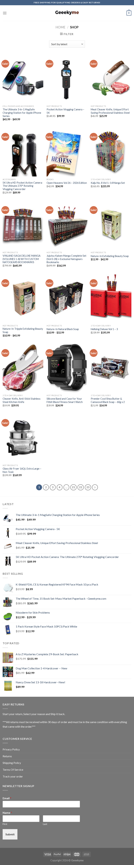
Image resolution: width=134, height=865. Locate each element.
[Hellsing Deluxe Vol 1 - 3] (111, 298)
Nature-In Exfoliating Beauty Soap (110, 256)
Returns (7, 756)
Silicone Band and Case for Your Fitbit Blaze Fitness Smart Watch (65, 400)
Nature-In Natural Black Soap (63, 329)
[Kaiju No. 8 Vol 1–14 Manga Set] (111, 152)
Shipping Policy (12, 762)
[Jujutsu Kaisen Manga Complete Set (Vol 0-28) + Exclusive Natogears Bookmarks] (67, 225)
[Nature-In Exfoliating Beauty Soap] (111, 225)
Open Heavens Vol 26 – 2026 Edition (67, 182)
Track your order (13, 776)
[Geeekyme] (67, 13)
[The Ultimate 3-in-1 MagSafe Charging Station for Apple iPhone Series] (23, 79)
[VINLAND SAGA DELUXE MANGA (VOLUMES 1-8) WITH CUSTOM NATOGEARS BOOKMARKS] (23, 225)
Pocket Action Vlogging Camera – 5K (65, 111)
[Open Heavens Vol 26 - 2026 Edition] (67, 152)
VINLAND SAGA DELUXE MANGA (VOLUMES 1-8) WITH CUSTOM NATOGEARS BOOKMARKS (21, 259)
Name (7, 812)
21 (73, 487)
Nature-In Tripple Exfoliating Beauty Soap (23, 330)
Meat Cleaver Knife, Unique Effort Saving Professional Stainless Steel (110, 111)
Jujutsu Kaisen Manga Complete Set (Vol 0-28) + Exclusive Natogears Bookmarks (66, 259)
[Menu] (5, 13)
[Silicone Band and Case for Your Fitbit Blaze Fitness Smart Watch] (67, 368)
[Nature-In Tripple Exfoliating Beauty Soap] (23, 298)
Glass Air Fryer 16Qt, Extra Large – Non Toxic (22, 470)
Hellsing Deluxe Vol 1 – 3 (104, 329)
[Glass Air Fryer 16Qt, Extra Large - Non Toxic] (23, 438)
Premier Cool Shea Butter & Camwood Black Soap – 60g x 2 (108, 400)
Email (7, 798)
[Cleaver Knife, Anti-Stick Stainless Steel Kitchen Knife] (23, 368)
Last (45, 824)
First (5, 824)
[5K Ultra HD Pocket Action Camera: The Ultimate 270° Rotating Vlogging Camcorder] (23, 152)
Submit (10, 834)
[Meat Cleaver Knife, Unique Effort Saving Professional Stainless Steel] (111, 79)
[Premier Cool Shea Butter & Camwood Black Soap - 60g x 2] (111, 368)
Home (60, 27)
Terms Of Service (13, 769)
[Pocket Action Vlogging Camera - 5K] (67, 79)
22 (80, 487)
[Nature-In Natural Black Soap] (67, 298)
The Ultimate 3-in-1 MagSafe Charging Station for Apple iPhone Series (22, 112)
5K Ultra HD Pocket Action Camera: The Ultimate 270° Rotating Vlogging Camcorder (23, 186)
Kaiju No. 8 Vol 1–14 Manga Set (108, 182)
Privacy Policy (11, 749)
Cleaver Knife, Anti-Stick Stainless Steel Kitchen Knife (21, 400)
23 (88, 487)
